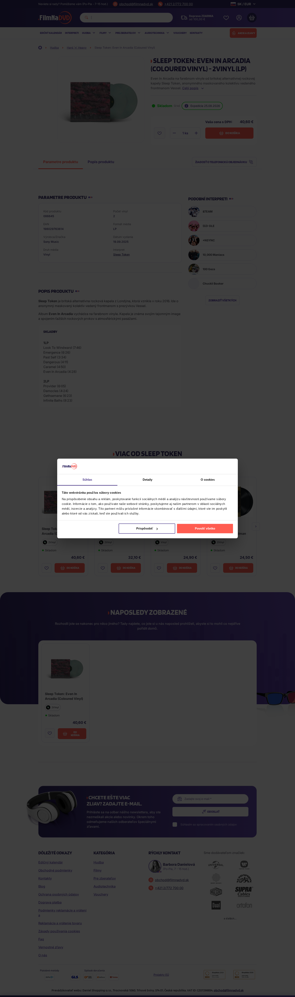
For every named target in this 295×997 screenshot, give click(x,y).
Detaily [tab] (148, 479)
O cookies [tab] (208, 479)
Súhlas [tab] (87, 479)
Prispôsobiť (144, 528)
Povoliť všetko (205, 528)
